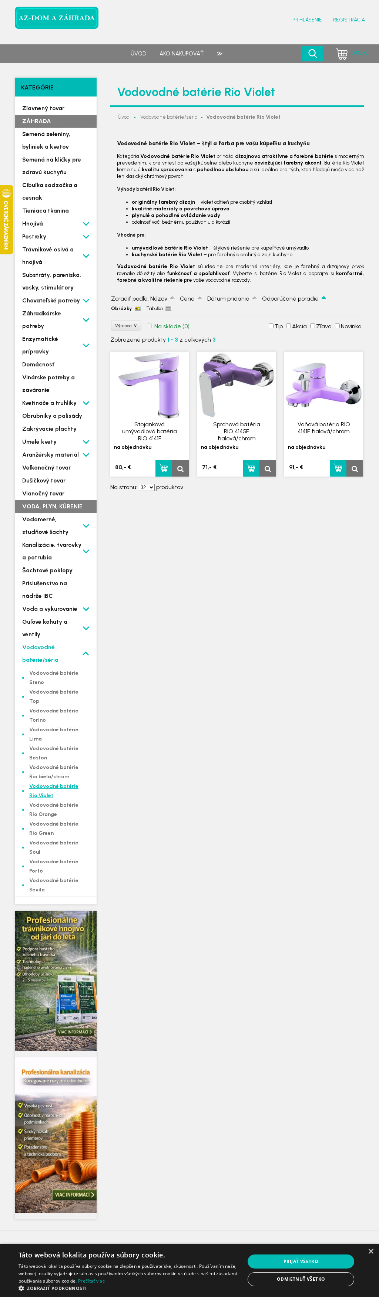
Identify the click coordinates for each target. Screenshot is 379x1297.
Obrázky (121, 308)
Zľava (324, 326)
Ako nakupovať (182, 53)
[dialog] (189, 1270)
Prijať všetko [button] (301, 1261)
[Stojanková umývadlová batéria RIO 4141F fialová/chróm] (149, 385)
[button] (128, 1287)
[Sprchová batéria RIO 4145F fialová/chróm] (236, 385)
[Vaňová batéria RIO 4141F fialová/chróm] (323, 385)
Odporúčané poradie (290, 298)
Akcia (299, 326)
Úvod (138, 53)
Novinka (351, 326)
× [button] (370, 1251)
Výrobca (126, 325)
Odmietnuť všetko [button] (301, 1279)
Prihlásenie (307, 20)
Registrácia (349, 20)
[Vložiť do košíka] (163, 468)
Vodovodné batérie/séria (169, 117)
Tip (279, 326)
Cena (187, 298)
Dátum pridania (228, 298)
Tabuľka (154, 308)
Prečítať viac (91, 1281)
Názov (158, 298)
